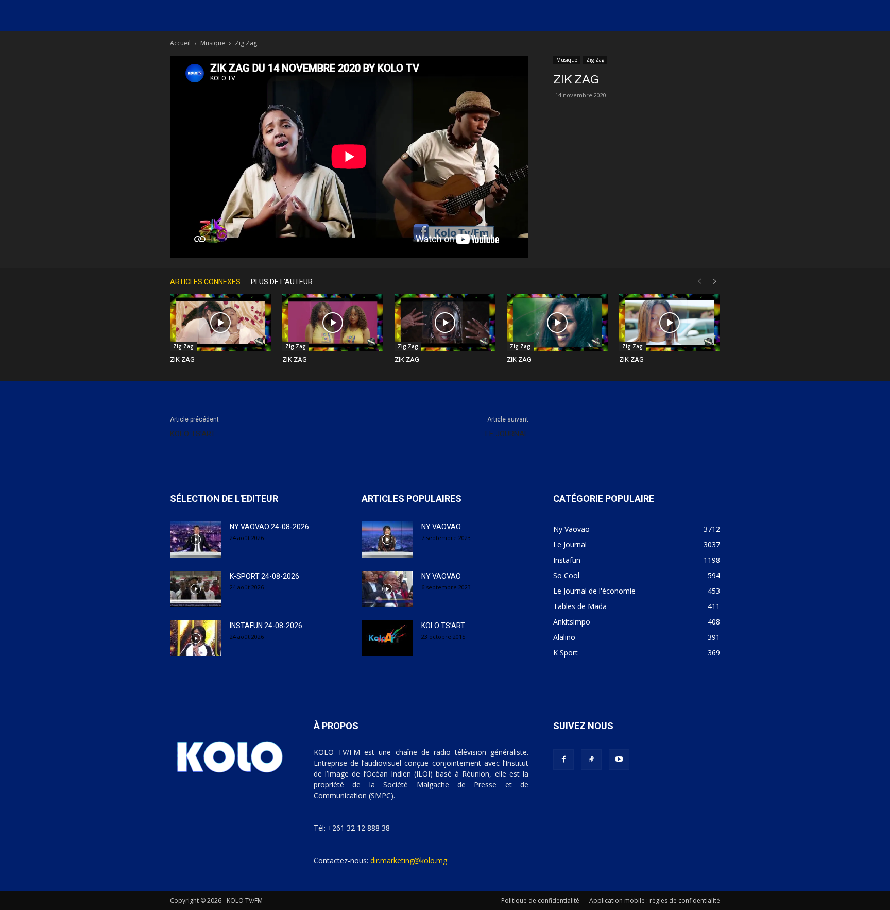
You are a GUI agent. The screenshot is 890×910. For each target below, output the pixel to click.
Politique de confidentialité (540, 900)
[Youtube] (619, 759)
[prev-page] (699, 281)
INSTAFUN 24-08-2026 (266, 625)
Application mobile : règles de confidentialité (654, 900)
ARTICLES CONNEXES (205, 282)
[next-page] (715, 281)
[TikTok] (591, 759)
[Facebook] (563, 759)
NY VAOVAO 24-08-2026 (269, 527)
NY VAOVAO (441, 527)
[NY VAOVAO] (387, 539)
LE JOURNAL (506, 434)
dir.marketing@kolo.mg (408, 860)
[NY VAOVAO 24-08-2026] (195, 539)
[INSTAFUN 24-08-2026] (195, 638)
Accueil (180, 43)
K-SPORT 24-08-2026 (264, 576)
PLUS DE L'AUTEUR (282, 282)
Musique (212, 43)
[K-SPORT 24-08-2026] (195, 589)
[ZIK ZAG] (220, 322)
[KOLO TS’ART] (387, 638)
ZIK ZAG (182, 359)
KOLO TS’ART (192, 434)
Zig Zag (595, 59)
